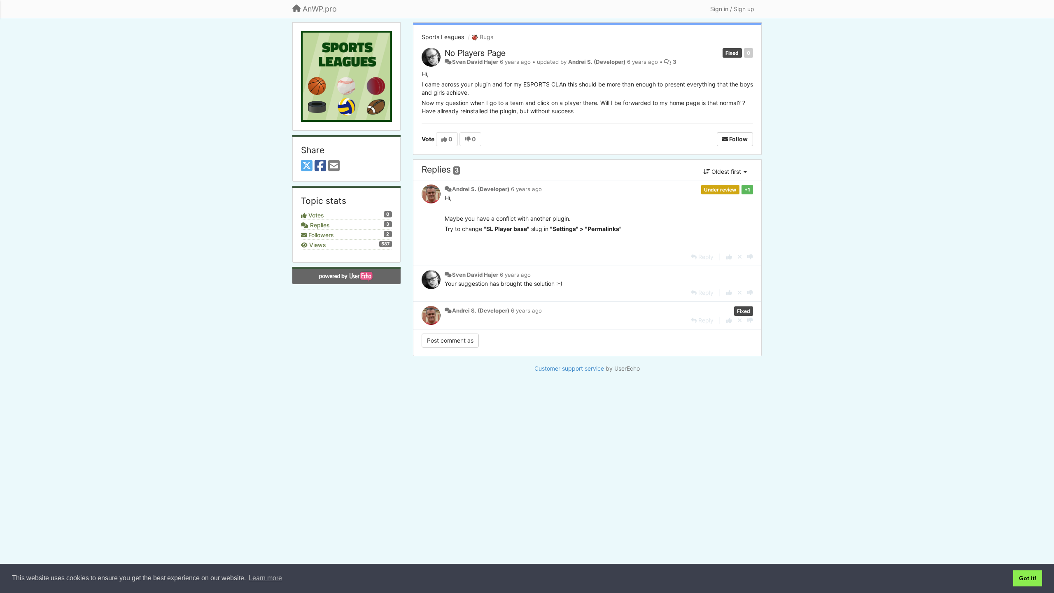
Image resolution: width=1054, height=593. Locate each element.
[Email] (334, 166)
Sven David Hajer (475, 61)
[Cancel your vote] (739, 256)
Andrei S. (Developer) (596, 61)
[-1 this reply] (750, 256)
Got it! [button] (1028, 578)
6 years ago (526, 189)
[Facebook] (320, 166)
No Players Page (475, 52)
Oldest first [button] (726, 171)
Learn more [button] (265, 577)
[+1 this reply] (729, 256)
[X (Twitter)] (306, 166)
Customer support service (569, 368)
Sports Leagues (443, 36)
